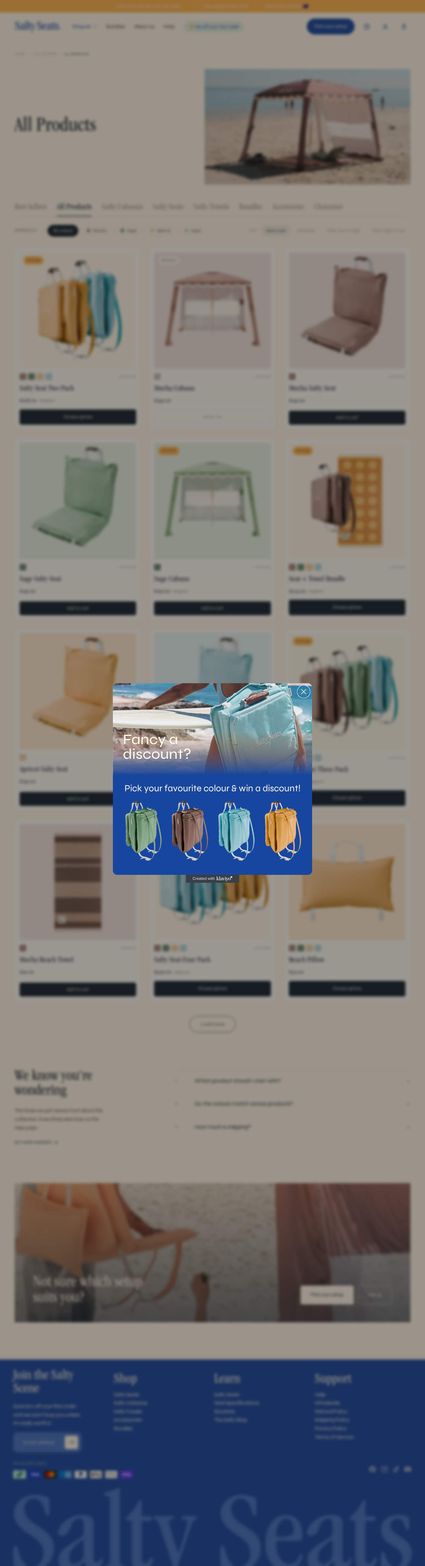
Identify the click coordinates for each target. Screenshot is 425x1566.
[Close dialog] (303, 691)
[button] (143, 831)
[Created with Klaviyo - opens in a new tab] (212, 879)
